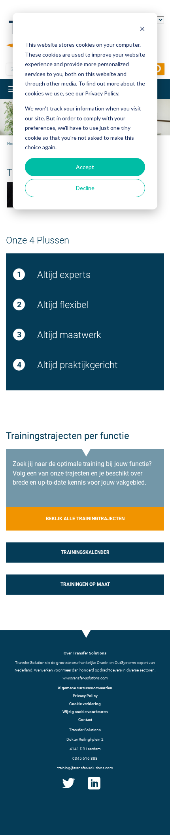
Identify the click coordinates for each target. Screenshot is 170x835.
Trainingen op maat (85, 584)
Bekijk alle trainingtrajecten (85, 518)
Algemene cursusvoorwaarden (85, 687)
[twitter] (68, 789)
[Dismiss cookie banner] (142, 30)
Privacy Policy (85, 695)
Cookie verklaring (85, 703)
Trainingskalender (85, 552)
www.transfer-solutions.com (85, 678)
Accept (85, 167)
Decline (85, 187)
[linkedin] (94, 789)
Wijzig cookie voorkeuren (85, 711)
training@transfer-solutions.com (85, 767)
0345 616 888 (85, 758)
